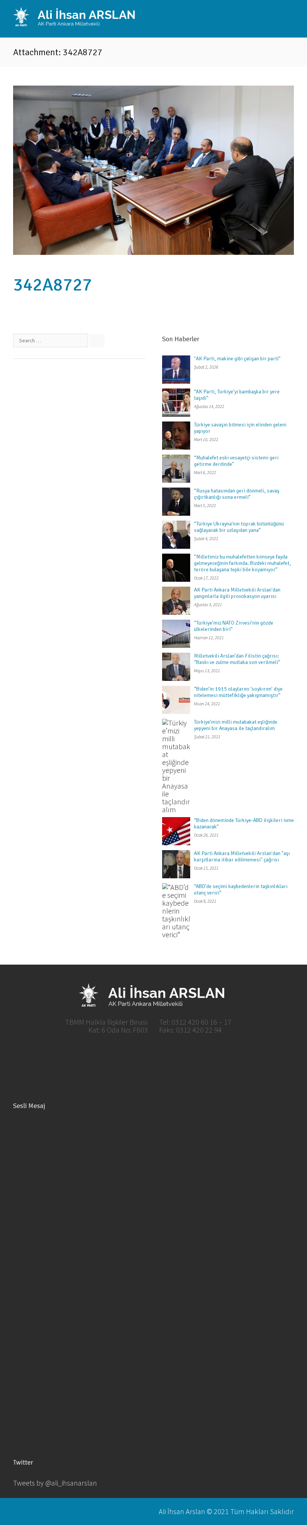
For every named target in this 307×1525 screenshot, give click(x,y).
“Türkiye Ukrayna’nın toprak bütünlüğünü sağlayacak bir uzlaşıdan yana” (239, 527)
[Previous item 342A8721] (83, 170)
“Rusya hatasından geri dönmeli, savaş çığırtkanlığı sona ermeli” (236, 494)
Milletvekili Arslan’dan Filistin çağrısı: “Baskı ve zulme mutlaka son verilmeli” (237, 659)
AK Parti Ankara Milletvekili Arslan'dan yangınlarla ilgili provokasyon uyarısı (237, 593)
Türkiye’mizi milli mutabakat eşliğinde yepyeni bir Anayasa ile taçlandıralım (235, 725)
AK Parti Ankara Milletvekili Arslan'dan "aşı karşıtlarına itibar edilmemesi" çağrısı (242, 856)
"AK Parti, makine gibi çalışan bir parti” (237, 358)
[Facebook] (115, 1054)
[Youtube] (166, 1054)
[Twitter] (141, 1054)
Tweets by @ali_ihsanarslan (55, 1482)
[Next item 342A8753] (224, 170)
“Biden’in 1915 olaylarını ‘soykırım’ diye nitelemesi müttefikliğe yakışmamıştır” (238, 692)
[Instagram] (192, 1054)
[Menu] (288, 18)
